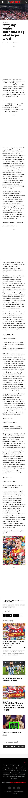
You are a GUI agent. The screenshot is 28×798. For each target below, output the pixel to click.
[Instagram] (14, 788)
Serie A (22, 605)
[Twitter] (7, 615)
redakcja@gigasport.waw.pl (18, 782)
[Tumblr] (17, 615)
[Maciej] (3, 42)
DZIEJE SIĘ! (5, 22)
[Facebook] (4, 615)
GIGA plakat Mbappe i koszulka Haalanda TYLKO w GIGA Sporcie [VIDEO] (13, 643)
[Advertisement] (14, 62)
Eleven (4, 605)
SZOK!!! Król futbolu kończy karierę (12, 679)
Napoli (17, 605)
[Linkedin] (10, 615)
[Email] (14, 615)
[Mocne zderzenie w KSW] (14, 722)
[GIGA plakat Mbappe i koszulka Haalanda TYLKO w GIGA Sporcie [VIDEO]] (14, 631)
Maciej (6, 42)
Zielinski (12, 607)
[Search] (26, 2)
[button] (2, 2)
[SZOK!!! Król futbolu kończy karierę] (14, 668)
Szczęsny (5, 607)
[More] (21, 615)
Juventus (11, 605)
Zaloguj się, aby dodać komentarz (14, 746)
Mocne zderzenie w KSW (12, 733)
